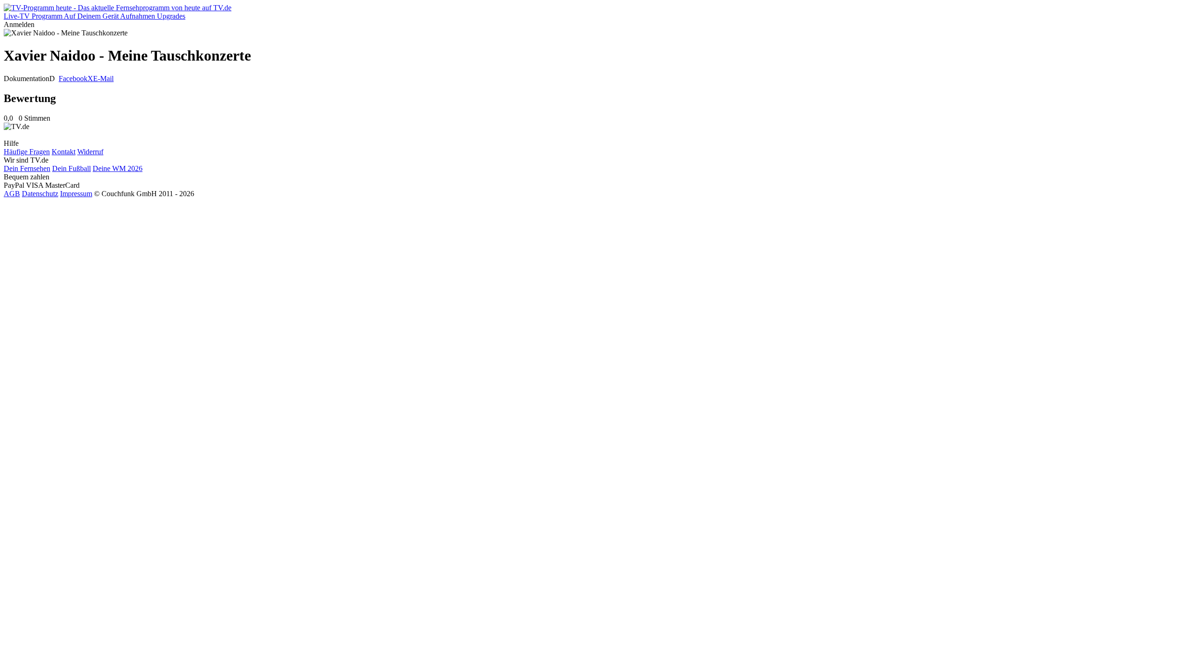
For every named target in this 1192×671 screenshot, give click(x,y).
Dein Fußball (71, 168)
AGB (12, 194)
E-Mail (103, 78)
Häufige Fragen (27, 152)
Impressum (76, 194)
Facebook (73, 78)
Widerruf (90, 152)
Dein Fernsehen (27, 168)
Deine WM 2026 (117, 168)
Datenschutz (40, 194)
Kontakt (63, 152)
